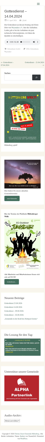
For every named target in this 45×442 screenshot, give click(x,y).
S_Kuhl (23, 20)
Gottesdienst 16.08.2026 (13, 307)
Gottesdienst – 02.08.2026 (14, 315)
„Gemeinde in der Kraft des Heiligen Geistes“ (21, 318)
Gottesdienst (34, 49)
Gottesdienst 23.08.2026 (13, 303)
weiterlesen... (11, 282)
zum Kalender (12, 198)
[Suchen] (36, 77)
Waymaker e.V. (17, 27)
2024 (27, 49)
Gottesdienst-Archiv (13, 49)
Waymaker (7, 52)
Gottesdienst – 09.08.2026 (14, 311)
